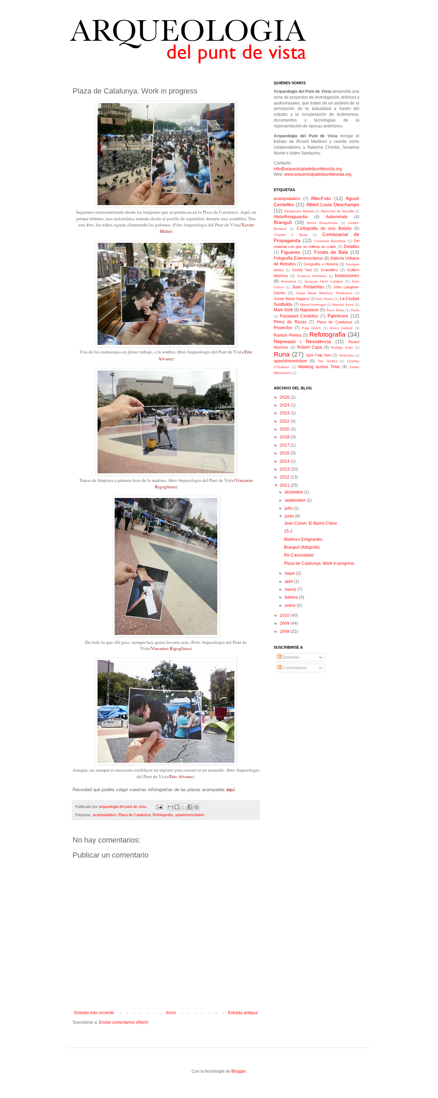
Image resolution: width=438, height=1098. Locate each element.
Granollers (329, 270)
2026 (285, 397)
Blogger (238, 1071)
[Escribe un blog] (176, 806)
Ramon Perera (287, 335)
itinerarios (288, 281)
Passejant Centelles (299, 316)
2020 (285, 429)
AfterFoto (321, 198)
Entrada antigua (243, 1012)
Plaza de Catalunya (134, 815)
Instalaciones (347, 275)
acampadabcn (104, 815)
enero (291, 605)
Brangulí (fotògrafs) (302, 547)
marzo (291, 589)
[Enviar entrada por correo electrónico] (159, 806)
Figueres (290, 252)
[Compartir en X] (183, 806)
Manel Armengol (313, 305)
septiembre (296, 500)
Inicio (171, 1012)
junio (290, 516)
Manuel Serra (343, 305)
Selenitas (346, 355)
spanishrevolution (189, 815)
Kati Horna (324, 299)
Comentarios (294, 667)
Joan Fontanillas (308, 287)
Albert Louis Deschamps (333, 204)
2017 (285, 445)
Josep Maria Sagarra (291, 299)
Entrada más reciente (94, 1012)
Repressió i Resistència (302, 341)
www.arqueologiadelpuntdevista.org (317, 174)
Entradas (290, 657)
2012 (285, 477)
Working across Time (318, 366)
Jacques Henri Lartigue (323, 281)
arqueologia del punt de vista (123, 806)
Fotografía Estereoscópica (298, 258)
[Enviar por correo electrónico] (170, 806)
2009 (285, 623)
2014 (285, 461)
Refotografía (163, 815)
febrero (292, 597)
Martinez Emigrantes (303, 539)
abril (289, 581)
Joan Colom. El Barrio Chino (310, 523)
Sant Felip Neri (318, 355)
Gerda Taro (302, 270)
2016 (285, 453)
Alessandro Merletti (299, 211)
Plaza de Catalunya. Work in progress (319, 563)
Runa (282, 354)
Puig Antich (311, 328)
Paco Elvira (335, 310)
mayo (290, 573)
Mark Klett (283, 310)
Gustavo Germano (312, 276)
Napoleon (309, 310)
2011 (285, 485)
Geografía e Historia (321, 264)
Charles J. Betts (291, 235)
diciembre (294, 492)
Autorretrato (337, 216)
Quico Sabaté (341, 328)
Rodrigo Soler (342, 347)
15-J (288, 531)
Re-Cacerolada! (299, 555)
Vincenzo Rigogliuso (171, 648)
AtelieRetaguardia (291, 216)
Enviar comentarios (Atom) (123, 1022)
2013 (285, 469)
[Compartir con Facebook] (189, 806)
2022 (285, 421)
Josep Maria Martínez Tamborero (324, 293)
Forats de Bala (331, 252)
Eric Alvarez (181, 776)
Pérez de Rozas (290, 322)
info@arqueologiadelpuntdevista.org (308, 168)
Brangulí (283, 222)
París (355, 310)
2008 (285, 631)
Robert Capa (309, 347)
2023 (285, 413)
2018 (285, 437)
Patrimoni (337, 316)
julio (289, 508)
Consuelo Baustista (330, 241)
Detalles (351, 246)
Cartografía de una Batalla (324, 228)
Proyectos (283, 327)
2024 (285, 405)
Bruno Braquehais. (322, 223)
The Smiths (327, 361)
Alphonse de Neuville (337, 211)
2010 (285, 615)
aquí (230, 789)
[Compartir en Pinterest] (196, 806)
